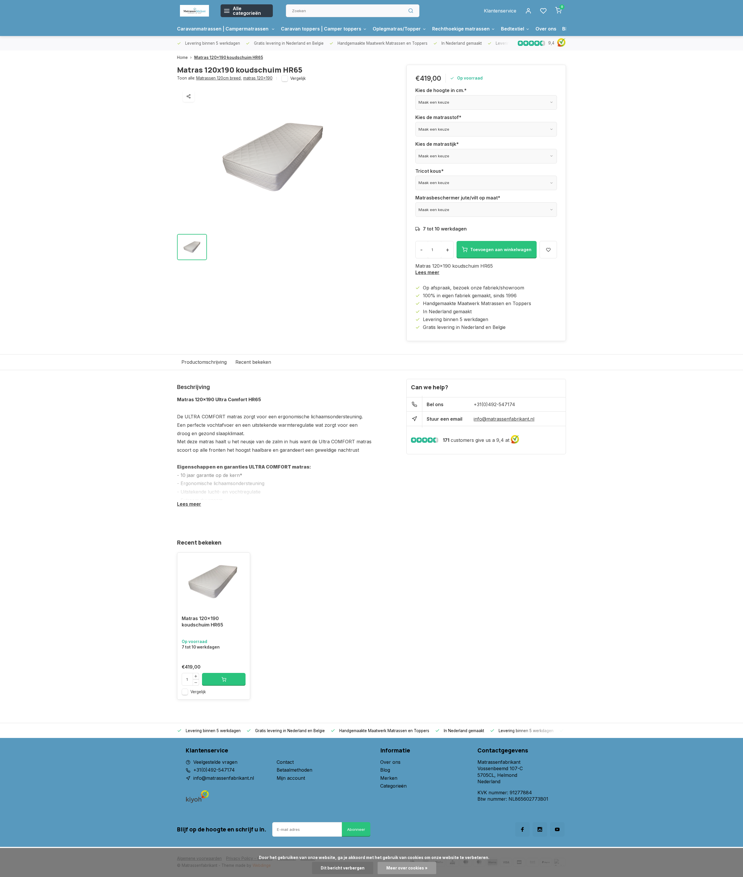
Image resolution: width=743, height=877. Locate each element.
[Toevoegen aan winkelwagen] (224, 679)
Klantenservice (500, 11)
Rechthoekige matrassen (461, 29)
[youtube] (557, 829)
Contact (285, 762)
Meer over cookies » (407, 868)
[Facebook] (522, 829)
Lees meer (427, 272)
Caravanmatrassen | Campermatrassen (223, 29)
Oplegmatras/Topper (397, 29)
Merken (388, 778)
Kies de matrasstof (438, 117)
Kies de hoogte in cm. (441, 90)
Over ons (545, 29)
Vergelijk (298, 78)
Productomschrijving (204, 362)
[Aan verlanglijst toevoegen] (241, 561)
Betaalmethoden (294, 770)
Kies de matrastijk (437, 144)
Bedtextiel (512, 29)
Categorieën (393, 786)
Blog (385, 770)
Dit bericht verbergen (343, 868)
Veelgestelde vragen (215, 762)
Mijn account (291, 778)
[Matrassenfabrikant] (194, 10)
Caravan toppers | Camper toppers (321, 29)
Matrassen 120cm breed (219, 78)
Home (182, 57)
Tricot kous (429, 171)
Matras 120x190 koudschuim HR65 (228, 57)
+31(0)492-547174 (494, 404)
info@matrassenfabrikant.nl (504, 419)
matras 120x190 (258, 78)
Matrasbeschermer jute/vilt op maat (457, 198)
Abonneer (356, 829)
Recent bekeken (253, 362)
